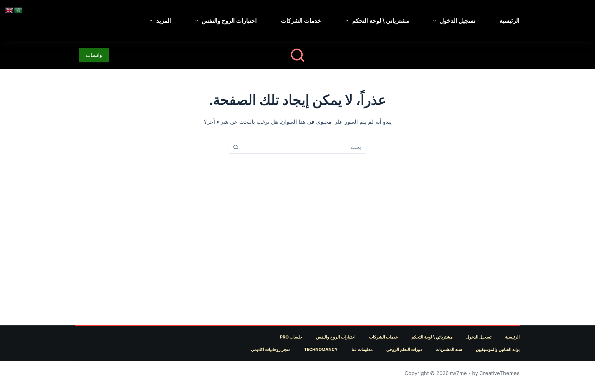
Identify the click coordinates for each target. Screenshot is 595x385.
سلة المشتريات (449, 349)
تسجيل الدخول (458, 20)
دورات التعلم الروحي (404, 349)
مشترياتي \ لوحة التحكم (380, 20)
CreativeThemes (499, 373)
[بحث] (297, 55)
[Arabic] (18, 9)
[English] (9, 9)
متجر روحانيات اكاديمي (270, 349)
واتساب (94, 55)
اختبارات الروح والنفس (229, 20)
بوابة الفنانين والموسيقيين (498, 349)
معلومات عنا (362, 349)
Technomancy (321, 349)
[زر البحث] (235, 146)
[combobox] (304, 147)
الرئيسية (510, 20)
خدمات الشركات (301, 20)
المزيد (163, 20)
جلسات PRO (291, 337)
